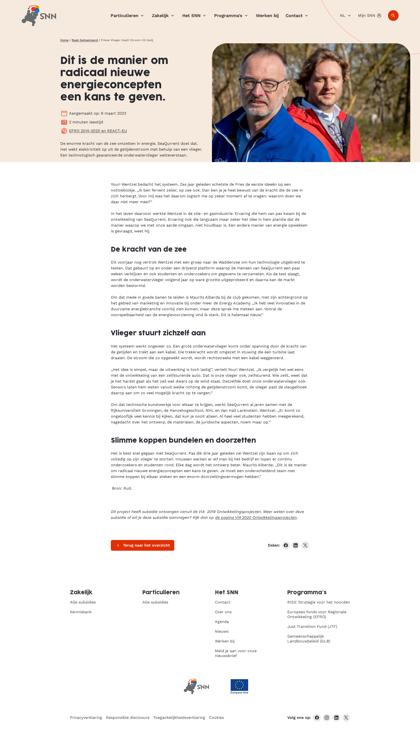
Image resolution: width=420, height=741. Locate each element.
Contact (294, 15)
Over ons (223, 612)
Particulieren (124, 15)
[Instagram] (327, 718)
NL (342, 15)
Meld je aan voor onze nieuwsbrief (236, 653)
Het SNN (191, 15)
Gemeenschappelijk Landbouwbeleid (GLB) (308, 638)
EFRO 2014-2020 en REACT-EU (98, 130)
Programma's (228, 15)
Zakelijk (160, 15)
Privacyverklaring (86, 717)
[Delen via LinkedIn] (295, 545)
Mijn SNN (366, 15)
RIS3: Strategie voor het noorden (318, 602)
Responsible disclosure (127, 717)
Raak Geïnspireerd (85, 40)
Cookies (216, 717)
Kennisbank (81, 612)
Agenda (222, 621)
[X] (346, 718)
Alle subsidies (83, 602)
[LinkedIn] (336, 718)
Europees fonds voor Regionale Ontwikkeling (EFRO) (316, 614)
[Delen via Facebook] (286, 545)
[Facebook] (317, 718)
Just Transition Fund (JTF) (312, 626)
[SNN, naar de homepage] (38, 15)
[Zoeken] (393, 15)
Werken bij (267, 15)
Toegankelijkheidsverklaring (179, 717)
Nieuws (221, 631)
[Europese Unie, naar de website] (239, 686)
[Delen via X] (305, 545)
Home (64, 40)
